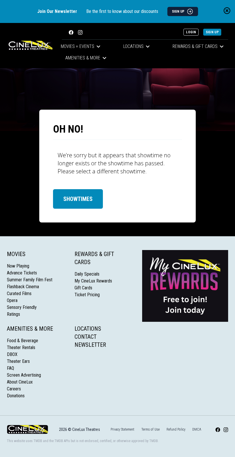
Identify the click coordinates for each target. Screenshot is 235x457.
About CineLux (20, 382)
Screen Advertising (24, 375)
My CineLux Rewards (93, 281)
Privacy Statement (122, 429)
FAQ (10, 368)
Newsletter (90, 344)
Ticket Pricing (87, 294)
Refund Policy (176, 429)
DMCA (196, 429)
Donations (16, 395)
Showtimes (78, 198)
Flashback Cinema (23, 286)
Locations (133, 46)
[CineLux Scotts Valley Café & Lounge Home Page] (30, 45)
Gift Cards (83, 288)
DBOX (12, 354)
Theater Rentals (21, 347)
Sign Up (212, 32)
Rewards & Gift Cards (195, 46)
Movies (16, 254)
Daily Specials (87, 274)
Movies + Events (77, 46)
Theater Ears (18, 361)
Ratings (13, 314)
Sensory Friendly (22, 307)
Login (191, 32)
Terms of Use (150, 429)
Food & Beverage (22, 340)
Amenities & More (82, 58)
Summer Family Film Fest (29, 279)
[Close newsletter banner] (227, 10)
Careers (14, 389)
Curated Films (19, 293)
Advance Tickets (22, 273)
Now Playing (18, 266)
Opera (12, 300)
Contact (86, 336)
